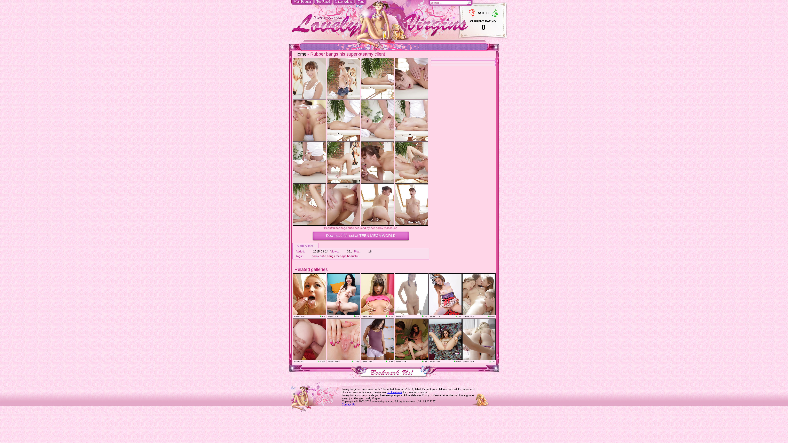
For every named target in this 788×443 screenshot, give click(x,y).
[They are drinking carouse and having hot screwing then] (411, 339)
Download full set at (361, 236)
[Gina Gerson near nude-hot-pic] (377, 294)
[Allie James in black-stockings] (343, 339)
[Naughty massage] (479, 339)
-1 (472, 13)
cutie (323, 256)
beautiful (352, 256)
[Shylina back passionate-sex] (309, 339)
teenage (341, 256)
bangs (331, 256)
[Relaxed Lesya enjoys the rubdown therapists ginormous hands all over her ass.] (411, 294)
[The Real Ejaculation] (343, 294)
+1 (495, 13)
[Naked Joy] (445, 339)
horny (315, 256)
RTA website (394, 392)
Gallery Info (305, 245)
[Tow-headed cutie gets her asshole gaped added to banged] (309, 294)
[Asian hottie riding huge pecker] (377, 339)
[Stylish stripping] (445, 294)
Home (300, 54)
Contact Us (348, 404)
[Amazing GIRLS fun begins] (479, 294)
